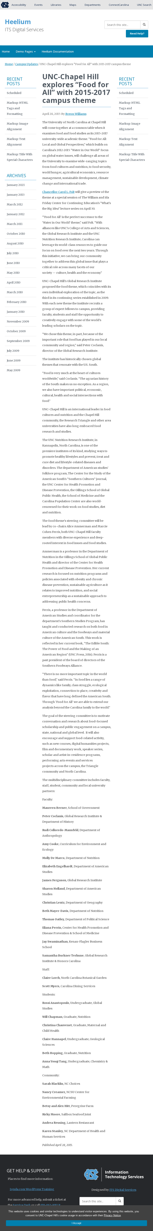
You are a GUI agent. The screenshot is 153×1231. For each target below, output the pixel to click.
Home (9, 64)
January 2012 (16, 214)
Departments (93, 5)
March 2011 (15, 224)
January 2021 (16, 185)
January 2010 (16, 312)
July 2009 (13, 351)
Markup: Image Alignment (17, 126)
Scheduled (14, 93)
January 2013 (16, 194)
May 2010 (13, 273)
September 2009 (18, 341)
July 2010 (13, 253)
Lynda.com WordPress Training (32, 1189)
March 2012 (15, 204)
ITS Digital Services (122, 1190)
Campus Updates (26, 64)
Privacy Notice (112, 1215)
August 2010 (15, 243)
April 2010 (13, 282)
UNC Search (144, 5)
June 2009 (14, 360)
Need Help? (137, 33)
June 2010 (13, 263)
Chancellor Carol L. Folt (58, 192)
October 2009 (16, 331)
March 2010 (15, 292)
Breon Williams (75, 114)
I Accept (76, 1223)
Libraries (56, 5)
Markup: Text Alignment (16, 141)
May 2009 (13, 370)
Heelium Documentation (58, 51)
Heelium (18, 21)
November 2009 (18, 321)
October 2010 (16, 233)
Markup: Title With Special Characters (20, 157)
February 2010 (16, 302)
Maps (73, 5)
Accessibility (19, 5)
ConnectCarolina (119, 5)
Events (38, 5)
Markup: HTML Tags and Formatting (17, 108)
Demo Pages (25, 51)
